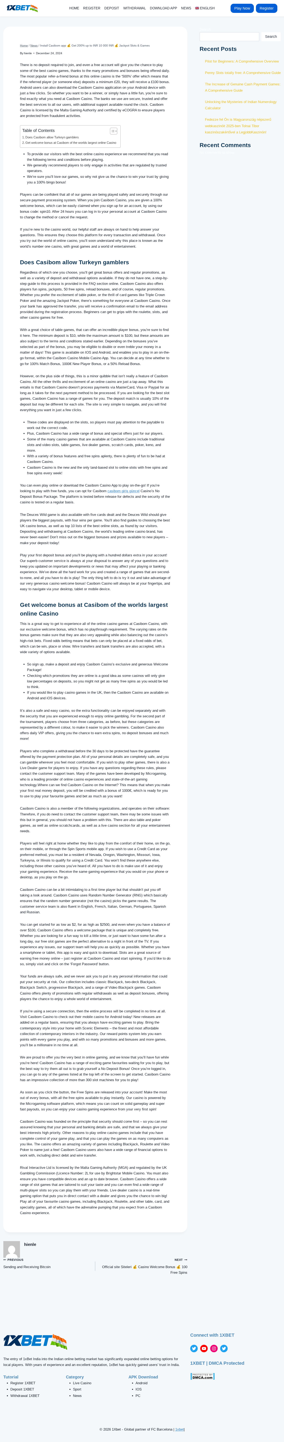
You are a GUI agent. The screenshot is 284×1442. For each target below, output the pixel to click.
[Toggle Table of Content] (111, 131)
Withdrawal (134, 8)
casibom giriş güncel (123, 491)
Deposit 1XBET (22, 1389)
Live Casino (82, 1383)
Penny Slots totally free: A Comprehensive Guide (243, 73)
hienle (28, 53)
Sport (77, 1389)
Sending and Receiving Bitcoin (27, 1263)
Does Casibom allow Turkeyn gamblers (52, 137)
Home (74, 8)
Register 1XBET (22, 1383)
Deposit (111, 8)
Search (205, 29)
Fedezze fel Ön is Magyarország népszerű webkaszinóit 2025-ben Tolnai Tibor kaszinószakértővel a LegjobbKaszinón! (238, 126)
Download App (163, 8)
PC (138, 1396)
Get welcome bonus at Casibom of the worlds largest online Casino (70, 142)
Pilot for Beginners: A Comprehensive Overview (242, 61)
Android (141, 1383)
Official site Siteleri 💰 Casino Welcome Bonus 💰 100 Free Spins (144, 1266)
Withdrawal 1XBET (25, 1396)
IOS (139, 1389)
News (186, 8)
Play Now (242, 8)
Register (91, 8)
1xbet (179, 1429)
